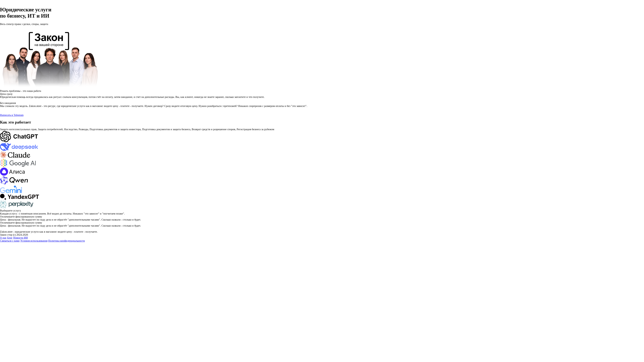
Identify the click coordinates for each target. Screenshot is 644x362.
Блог (10, 237)
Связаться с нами (10, 240)
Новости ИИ (20, 237)
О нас (3, 237)
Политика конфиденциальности (66, 240)
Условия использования (33, 240)
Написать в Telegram (11, 115)
